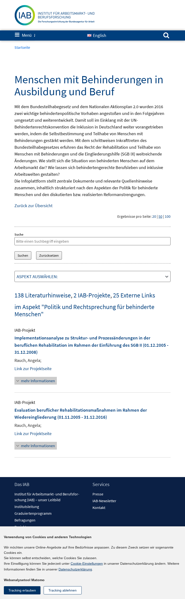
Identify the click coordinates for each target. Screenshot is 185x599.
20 (154, 216)
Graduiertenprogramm (33, 513)
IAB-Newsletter (104, 500)
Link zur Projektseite (33, 368)
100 (168, 216)
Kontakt (98, 507)
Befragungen (24, 520)
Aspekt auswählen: (37, 276)
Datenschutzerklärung (75, 569)
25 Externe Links (134, 295)
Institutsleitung (26, 506)
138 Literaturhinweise (42, 295)
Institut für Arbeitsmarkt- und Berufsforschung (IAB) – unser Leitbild (46, 497)
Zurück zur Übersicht (33, 205)
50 (160, 216)
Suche (18, 234)
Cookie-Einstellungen (87, 563)
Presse (97, 494)
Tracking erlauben (22, 590)
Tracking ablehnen (62, 590)
